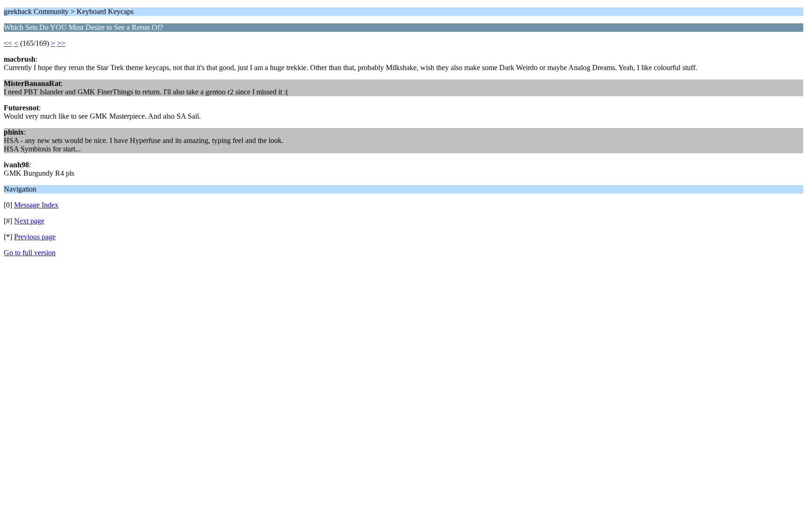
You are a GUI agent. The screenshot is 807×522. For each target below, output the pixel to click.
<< (8, 43)
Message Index (36, 205)
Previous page (35, 237)
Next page (29, 221)
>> (61, 43)
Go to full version (30, 253)
